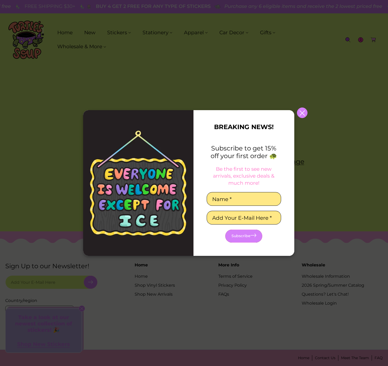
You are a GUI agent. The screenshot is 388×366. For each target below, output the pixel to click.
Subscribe (240, 235)
